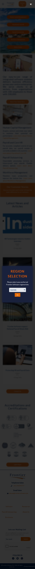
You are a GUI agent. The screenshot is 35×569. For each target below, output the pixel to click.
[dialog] (17, 284)
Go (17, 295)
